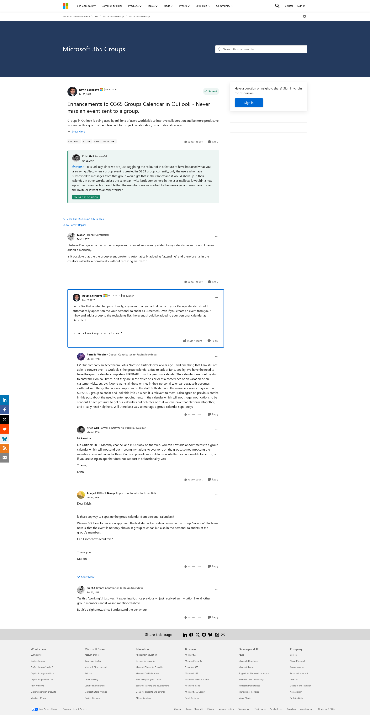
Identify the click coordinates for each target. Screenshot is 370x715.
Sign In (301, 6)
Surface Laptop (38, 660)
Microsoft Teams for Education (150, 667)
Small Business (192, 697)
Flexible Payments (93, 697)
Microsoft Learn (246, 667)
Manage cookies (226, 708)
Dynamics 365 (191, 667)
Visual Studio (245, 697)
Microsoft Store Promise (96, 691)
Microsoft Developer (248, 660)
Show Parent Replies (74, 225)
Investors (294, 679)
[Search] (277, 5)
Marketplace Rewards (249, 691)
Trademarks (260, 708)
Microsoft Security (193, 660)
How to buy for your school (148, 679)
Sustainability (296, 697)
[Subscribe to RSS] (217, 634)
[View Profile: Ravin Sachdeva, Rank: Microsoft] (72, 91)
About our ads (306, 708)
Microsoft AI (190, 654)
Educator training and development (152, 685)
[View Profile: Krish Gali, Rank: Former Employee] (81, 430)
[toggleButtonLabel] (304, 16)
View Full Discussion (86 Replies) (85, 219)
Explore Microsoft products (43, 691)
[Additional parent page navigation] (96, 16)
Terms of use (244, 708)
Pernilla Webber (97, 354)
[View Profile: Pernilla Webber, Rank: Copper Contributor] (81, 356)
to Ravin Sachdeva (145, 354)
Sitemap (177, 708)
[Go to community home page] (65, 6)
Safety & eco (276, 708)
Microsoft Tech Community (251, 679)
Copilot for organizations (42, 673)
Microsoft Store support (96, 667)
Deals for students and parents (150, 691)
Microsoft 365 (191, 673)
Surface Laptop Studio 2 (42, 667)
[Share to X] (198, 634)
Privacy (210, 708)
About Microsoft (297, 660)
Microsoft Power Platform (197, 679)
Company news (297, 667)
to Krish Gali (148, 493)
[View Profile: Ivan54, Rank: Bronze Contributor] (71, 237)
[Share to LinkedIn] (185, 634)
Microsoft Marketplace (249, 685)
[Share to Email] (223, 634)
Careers (293, 654)
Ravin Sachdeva (89, 89)
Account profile (92, 654)
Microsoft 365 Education (147, 673)
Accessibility (296, 691)
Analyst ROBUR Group (101, 493)
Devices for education (146, 660)
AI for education (143, 697)
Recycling (291, 708)
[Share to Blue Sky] (210, 634)
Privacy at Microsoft (299, 673)
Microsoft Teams (192, 685)
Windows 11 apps (39, 697)
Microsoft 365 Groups (114, 16)
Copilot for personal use (42, 679)
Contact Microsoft (194, 708)
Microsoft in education (146, 654)
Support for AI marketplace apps (254, 673)
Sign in (249, 102)
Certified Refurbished (94, 685)
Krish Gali (88, 156)
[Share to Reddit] (204, 634)
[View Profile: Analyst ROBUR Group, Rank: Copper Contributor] (81, 495)
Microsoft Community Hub (76, 16)
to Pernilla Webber (133, 428)
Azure (241, 654)
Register (288, 6)
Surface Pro (36, 654)
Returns (88, 673)
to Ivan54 (101, 156)
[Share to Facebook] (191, 634)
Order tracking (91, 679)
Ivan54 (79, 167)
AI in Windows (37, 685)
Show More (78, 131)
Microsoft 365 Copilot (195, 691)
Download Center (93, 660)
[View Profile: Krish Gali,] (76, 158)
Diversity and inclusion (300, 685)
